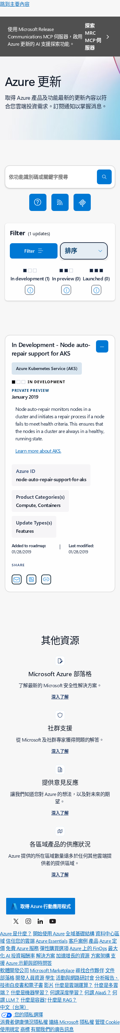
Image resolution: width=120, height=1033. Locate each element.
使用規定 (9, 1029)
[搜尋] (104, 177)
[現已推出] (96, 290)
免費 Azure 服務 (22, 948)
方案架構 (100, 955)
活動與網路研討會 (75, 977)
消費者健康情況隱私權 (24, 1022)
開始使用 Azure (49, 933)
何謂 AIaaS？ (97, 992)
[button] (37, 202)
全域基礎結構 (80, 933)
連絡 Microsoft (63, 1022)
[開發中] (30, 290)
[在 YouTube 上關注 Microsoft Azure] (52, 921)
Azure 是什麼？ (16, 933)
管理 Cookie (107, 1022)
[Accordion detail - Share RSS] (31, 579)
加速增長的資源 (73, 955)
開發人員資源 (29, 977)
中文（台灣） (14, 1007)
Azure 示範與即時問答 (29, 963)
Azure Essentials (51, 940)
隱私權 (87, 1022)
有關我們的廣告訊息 (52, 1029)
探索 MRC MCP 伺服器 (93, 36)
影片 (49, 985)
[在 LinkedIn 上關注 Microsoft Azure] (40, 921)
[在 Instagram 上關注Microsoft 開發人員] (28, 921)
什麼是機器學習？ (30, 992)
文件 (110, 970)
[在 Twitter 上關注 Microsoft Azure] (16, 921)
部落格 (7, 977)
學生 (50, 977)
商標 (25, 1029)
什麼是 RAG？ (62, 999)
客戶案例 (78, 940)
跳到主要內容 (15, 4)
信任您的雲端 (20, 940)
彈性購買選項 (54, 948)
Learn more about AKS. (38, 450)
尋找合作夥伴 (89, 970)
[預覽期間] (66, 290)
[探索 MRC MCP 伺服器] (82, 202)
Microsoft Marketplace (52, 970)
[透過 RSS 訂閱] (60, 202)
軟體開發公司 (14, 970)
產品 (93, 940)
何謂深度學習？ (66, 992)
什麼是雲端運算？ (74, 985)
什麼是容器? (33, 999)
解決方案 (45, 955)
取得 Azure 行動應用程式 (45, 906)
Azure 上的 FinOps (88, 948)
